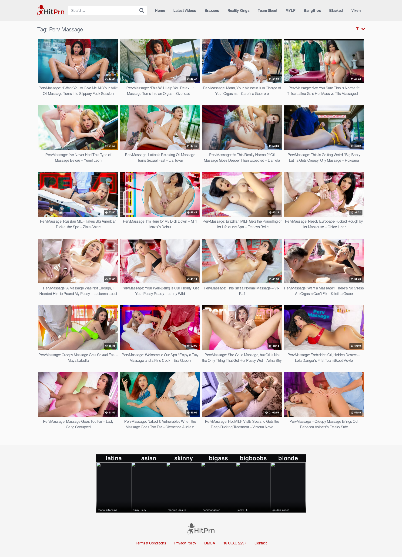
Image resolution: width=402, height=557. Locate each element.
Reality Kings (239, 10)
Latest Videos (184, 10)
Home (160, 10)
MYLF (290, 10)
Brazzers (211, 10)
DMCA (209, 543)
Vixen (356, 10)
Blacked (336, 10)
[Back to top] (389, 542)
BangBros (312, 10)
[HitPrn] (50, 11)
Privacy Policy (185, 543)
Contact (261, 543)
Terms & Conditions (151, 543)
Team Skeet (267, 10)
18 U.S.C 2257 (234, 543)
